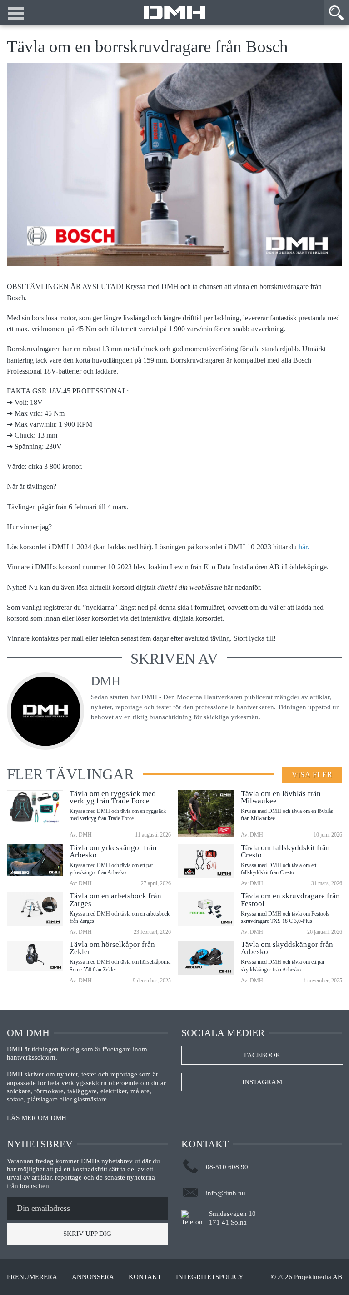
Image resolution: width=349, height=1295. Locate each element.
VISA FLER (312, 774)
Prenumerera (32, 1277)
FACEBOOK (262, 1055)
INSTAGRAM (262, 1082)
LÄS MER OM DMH (36, 1118)
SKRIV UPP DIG (87, 1233)
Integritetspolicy (210, 1277)
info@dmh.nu (225, 1193)
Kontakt (145, 1277)
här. (304, 547)
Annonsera (93, 1277)
